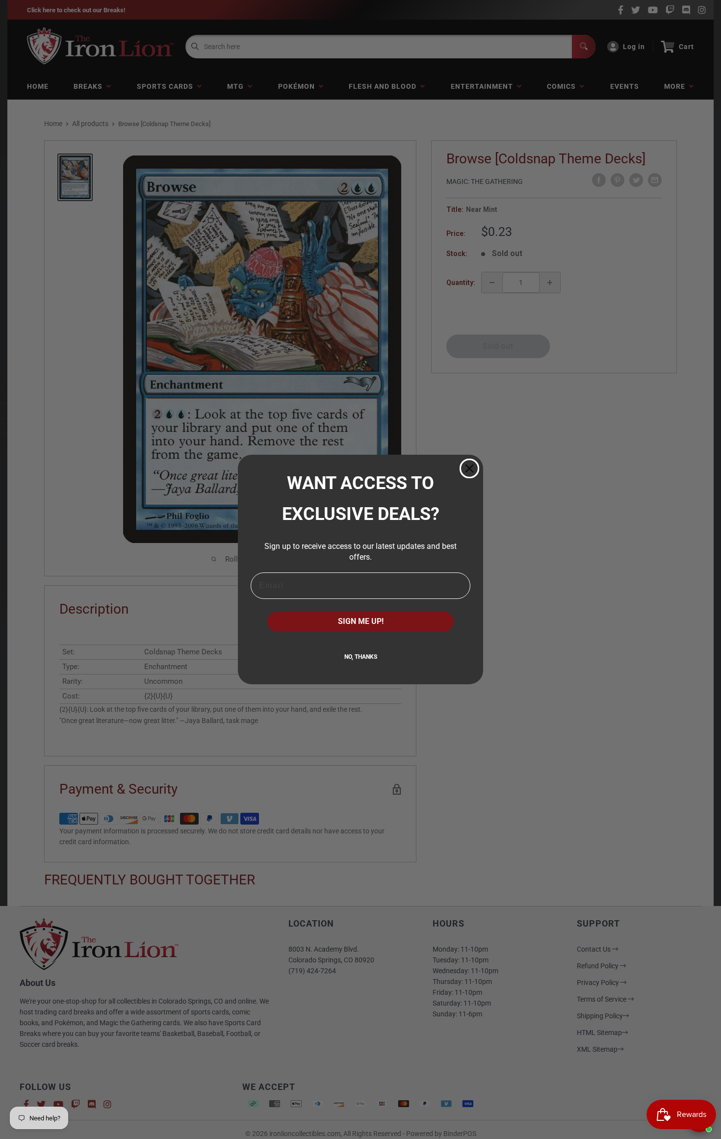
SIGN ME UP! (361, 621)
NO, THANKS (360, 656)
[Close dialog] (469, 468)
